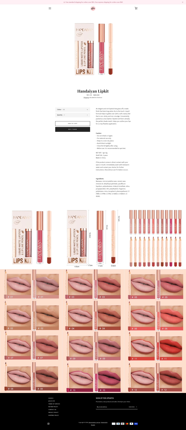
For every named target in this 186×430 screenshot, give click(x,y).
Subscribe (132, 407)
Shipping (86, 97)
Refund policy (53, 406)
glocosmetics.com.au (94, 422)
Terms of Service (54, 404)
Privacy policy (53, 412)
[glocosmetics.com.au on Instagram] (48, 423)
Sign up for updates (105, 398)
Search (50, 398)
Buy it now (72, 129)
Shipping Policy (53, 415)
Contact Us (52, 409)
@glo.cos (51, 401)
